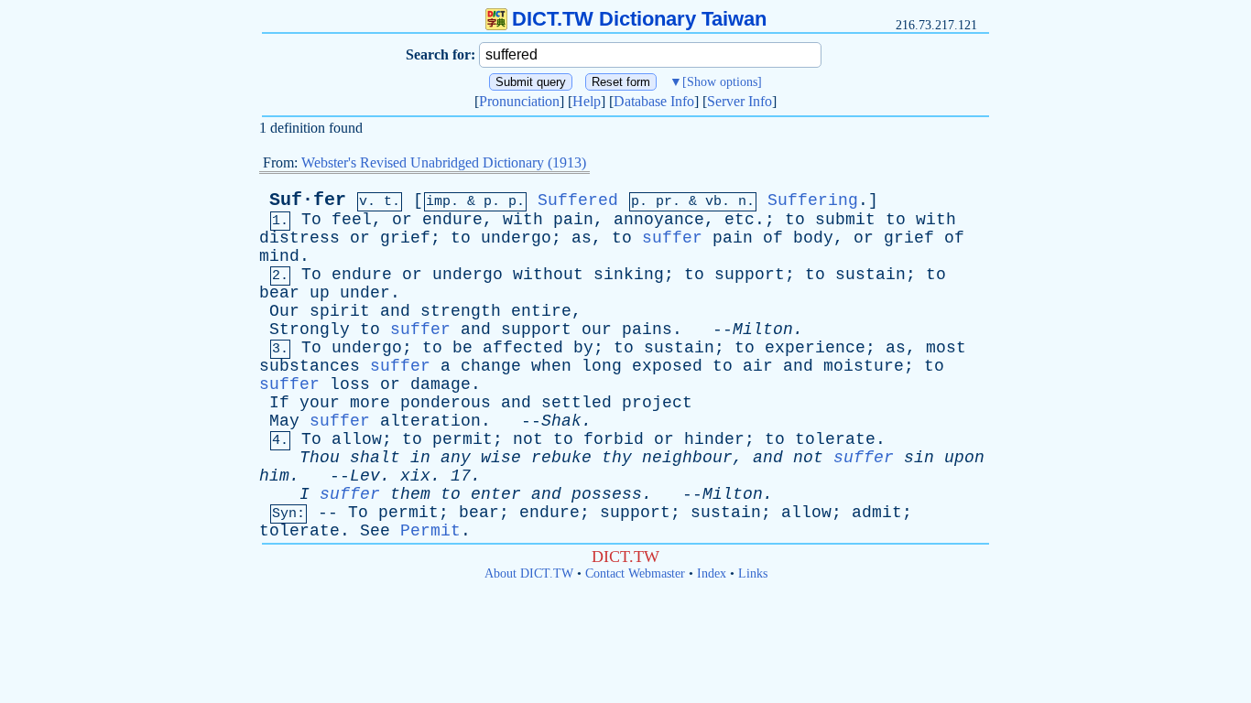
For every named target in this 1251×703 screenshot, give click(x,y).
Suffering (812, 200)
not (528, 439)
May (284, 421)
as (581, 238)
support (749, 274)
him (274, 476)
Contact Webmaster (635, 573)
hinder (714, 439)
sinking (628, 274)
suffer (672, 238)
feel (352, 220)
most (946, 348)
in (420, 458)
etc (739, 220)
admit (877, 512)
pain (573, 220)
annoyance (659, 220)
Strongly (309, 329)
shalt (375, 458)
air (758, 366)
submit (845, 220)
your (319, 403)
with (523, 220)
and (395, 311)
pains (647, 329)
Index (711, 573)
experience (815, 348)
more (370, 403)
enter (496, 494)
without (548, 274)
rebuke (561, 458)
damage (440, 384)
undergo (516, 238)
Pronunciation (519, 101)
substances (309, 366)
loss (350, 384)
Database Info (654, 101)
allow (357, 439)
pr (664, 202)
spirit (340, 311)
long (602, 366)
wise (501, 458)
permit (462, 439)
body (813, 238)
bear (279, 293)
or (402, 220)
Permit (430, 531)
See (375, 531)
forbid (613, 439)
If (279, 403)
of (773, 238)
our (597, 329)
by (583, 348)
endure (452, 220)
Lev (365, 476)
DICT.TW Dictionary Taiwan (639, 18)
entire (541, 311)
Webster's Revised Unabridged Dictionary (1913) (443, 162)
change (491, 366)
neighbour (687, 458)
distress (299, 238)
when (551, 366)
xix (415, 476)
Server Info (739, 101)
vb (713, 202)
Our (284, 311)
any (456, 458)
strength (460, 311)
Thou (319, 458)
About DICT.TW (528, 573)
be (462, 348)
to (795, 220)
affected (523, 348)
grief (405, 238)
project (657, 403)
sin (919, 458)
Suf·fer (307, 200)
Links (752, 573)
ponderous (445, 403)
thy (617, 458)
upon (964, 458)
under (365, 293)
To (311, 220)
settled (576, 403)
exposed (667, 366)
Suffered (578, 200)
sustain (870, 274)
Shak (561, 421)
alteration (430, 421)
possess (606, 494)
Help (586, 101)
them (410, 494)
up (320, 293)
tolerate (835, 439)
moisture (863, 366)
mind (279, 256)
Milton (763, 329)
